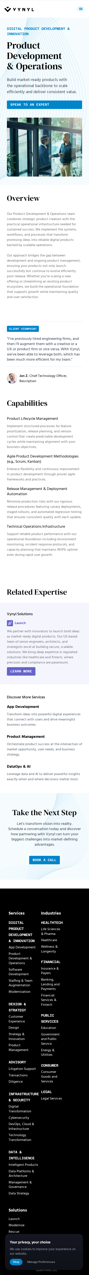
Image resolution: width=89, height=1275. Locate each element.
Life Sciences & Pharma (50, 931)
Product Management (19, 1047)
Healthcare (49, 940)
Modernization (19, 991)
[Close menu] (81, 9)
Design (14, 1027)
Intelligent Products (23, 1164)
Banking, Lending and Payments (50, 984)
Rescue (14, 1231)
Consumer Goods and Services (49, 1076)
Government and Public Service (50, 1039)
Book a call (44, 860)
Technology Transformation (20, 1137)
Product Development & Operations (20, 958)
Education (48, 1027)
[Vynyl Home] (19, 10)
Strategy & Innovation (17, 1036)
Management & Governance (20, 1184)
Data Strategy (19, 1193)
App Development (22, 947)
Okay (16, 1262)
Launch (14, 1219)
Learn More (21, 671)
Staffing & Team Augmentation (20, 983)
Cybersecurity (19, 1117)
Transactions (18, 1075)
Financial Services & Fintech (48, 1000)
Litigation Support (22, 1068)
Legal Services (51, 1098)
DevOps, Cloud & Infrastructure (21, 1126)
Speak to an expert (29, 104)
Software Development (19, 972)
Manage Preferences (41, 1262)
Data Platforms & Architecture (21, 1173)
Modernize (16, 1225)
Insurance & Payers (50, 971)
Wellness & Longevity (49, 949)
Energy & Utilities (47, 1052)
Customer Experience (17, 1019)
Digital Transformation (20, 1109)
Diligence (16, 1081)
